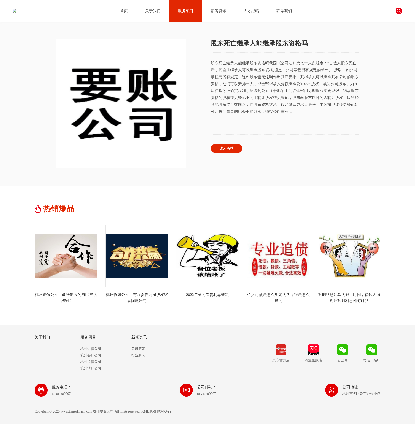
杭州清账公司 (90, 368)
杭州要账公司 (90, 355)
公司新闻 (138, 349)
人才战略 (251, 11)
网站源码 (164, 411)
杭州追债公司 (90, 362)
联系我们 (284, 11)
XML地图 (148, 411)
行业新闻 (138, 355)
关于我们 (153, 11)
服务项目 (185, 11)
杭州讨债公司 (90, 349)
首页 (124, 11)
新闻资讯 (218, 11)
